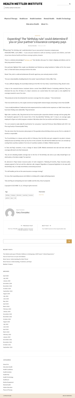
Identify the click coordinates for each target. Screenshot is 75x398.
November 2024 (7, 286)
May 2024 (5, 301)
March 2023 (6, 332)
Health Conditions (8, 369)
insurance (31, 195)
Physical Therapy (10, 19)
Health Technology (63, 19)
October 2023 (7, 319)
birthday (8, 195)
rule (15, 198)
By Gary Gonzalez (32, 45)
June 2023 (6, 327)
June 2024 (6, 299)
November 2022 (7, 342)
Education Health (32, 24)
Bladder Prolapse (8, 264)
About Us (44, 24)
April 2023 (6, 329)
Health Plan (37, 35)
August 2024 (6, 293)
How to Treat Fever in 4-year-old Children (14, 256)
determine (19, 195)
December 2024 (7, 283)
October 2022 (7, 345)
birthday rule (28, 60)
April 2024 (6, 304)
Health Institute (36, 19)
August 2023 (6, 322)
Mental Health (49, 19)
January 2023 (6, 337)
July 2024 (5, 296)
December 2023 (7, 314)
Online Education (7, 387)
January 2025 (6, 281)
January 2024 (6, 311)
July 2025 (5, 278)
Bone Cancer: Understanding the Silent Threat (15, 259)
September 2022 (7, 347)
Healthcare (24, 19)
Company (13, 195)
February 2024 (7, 309)
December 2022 (7, 339)
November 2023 (7, 316)
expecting (25, 195)
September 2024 (7, 291)
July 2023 (5, 324)
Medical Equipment (8, 382)
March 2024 (6, 306)
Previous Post (20, 228)
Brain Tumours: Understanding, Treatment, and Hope (17, 261)
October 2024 (7, 288)
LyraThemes (69, 395)
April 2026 (6, 276)
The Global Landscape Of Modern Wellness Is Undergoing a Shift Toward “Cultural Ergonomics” (29, 254)
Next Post (54, 227)
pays (12, 198)
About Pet (6, 364)
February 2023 (7, 334)
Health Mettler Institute (22, 4)
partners (8, 198)
